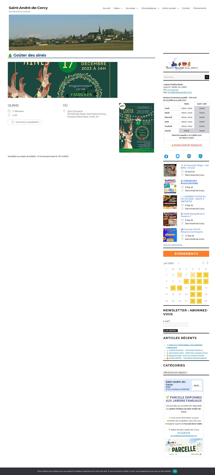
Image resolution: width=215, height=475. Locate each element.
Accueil (106, 8)
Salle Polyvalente (75, 111)
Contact (186, 8)
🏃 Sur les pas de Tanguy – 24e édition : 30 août (195, 166)
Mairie (117, 8)
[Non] (212, 471)
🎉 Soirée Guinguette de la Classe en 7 (193, 215)
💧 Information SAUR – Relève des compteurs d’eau (187, 353)
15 (199, 287)
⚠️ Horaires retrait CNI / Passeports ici (187, 145)
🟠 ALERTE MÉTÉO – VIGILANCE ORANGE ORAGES (186, 358)
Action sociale (169, 8)
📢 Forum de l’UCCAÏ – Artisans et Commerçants (192, 230)
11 (173, 287)
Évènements (199, 8)
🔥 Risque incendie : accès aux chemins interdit (185, 356)
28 (193, 301)
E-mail (166, 321)
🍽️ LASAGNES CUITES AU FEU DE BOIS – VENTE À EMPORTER (193, 199)
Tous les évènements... (173, 244)
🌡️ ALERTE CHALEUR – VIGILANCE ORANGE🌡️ (185, 350)
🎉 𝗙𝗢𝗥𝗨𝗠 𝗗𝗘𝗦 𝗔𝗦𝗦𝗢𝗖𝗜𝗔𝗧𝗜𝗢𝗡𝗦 (189, 182)
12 (180, 287)
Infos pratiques (148, 8)
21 (193, 294)
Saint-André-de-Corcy (28, 8)
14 (193, 287)
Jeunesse (130, 8)
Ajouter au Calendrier (26, 122)
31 (193, 274)
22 (199, 294)
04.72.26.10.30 (172, 90)
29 (180, 274)
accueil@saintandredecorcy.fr (180, 92)
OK (175, 471)
